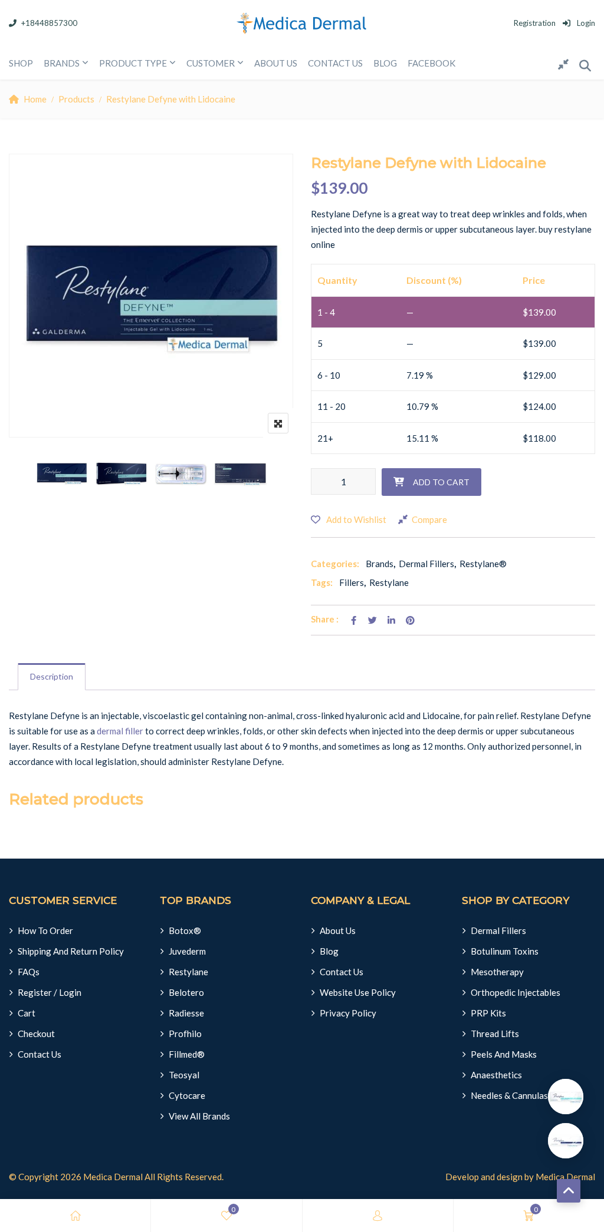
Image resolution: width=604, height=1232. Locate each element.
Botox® (185, 930)
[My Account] (377, 1215)
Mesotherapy (497, 971)
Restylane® (483, 563)
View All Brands (199, 1116)
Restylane (389, 582)
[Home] (75, 1215)
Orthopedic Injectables (515, 992)
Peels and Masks (504, 1054)
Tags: (322, 582)
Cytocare (187, 1095)
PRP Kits (488, 1013)
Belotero (186, 992)
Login (585, 23)
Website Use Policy (358, 992)
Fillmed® (187, 1054)
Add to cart (441, 482)
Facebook (431, 63)
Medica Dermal (113, 1176)
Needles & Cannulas (509, 1095)
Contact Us (39, 1054)
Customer (210, 63)
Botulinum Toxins (505, 951)
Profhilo (185, 1033)
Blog (385, 63)
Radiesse (186, 1013)
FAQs (29, 971)
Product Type (133, 63)
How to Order (45, 930)
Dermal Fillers (426, 563)
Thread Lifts (495, 1033)
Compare (429, 519)
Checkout (36, 1033)
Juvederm (187, 951)
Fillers (351, 582)
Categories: (335, 563)
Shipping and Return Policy (71, 951)
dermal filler (120, 731)
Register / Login (49, 992)
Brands (62, 63)
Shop (21, 63)
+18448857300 (49, 23)
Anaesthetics (496, 1074)
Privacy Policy (348, 1013)
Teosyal (184, 1074)
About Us (275, 63)
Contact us (335, 63)
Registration (535, 23)
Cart (26, 1013)
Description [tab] (51, 676)
